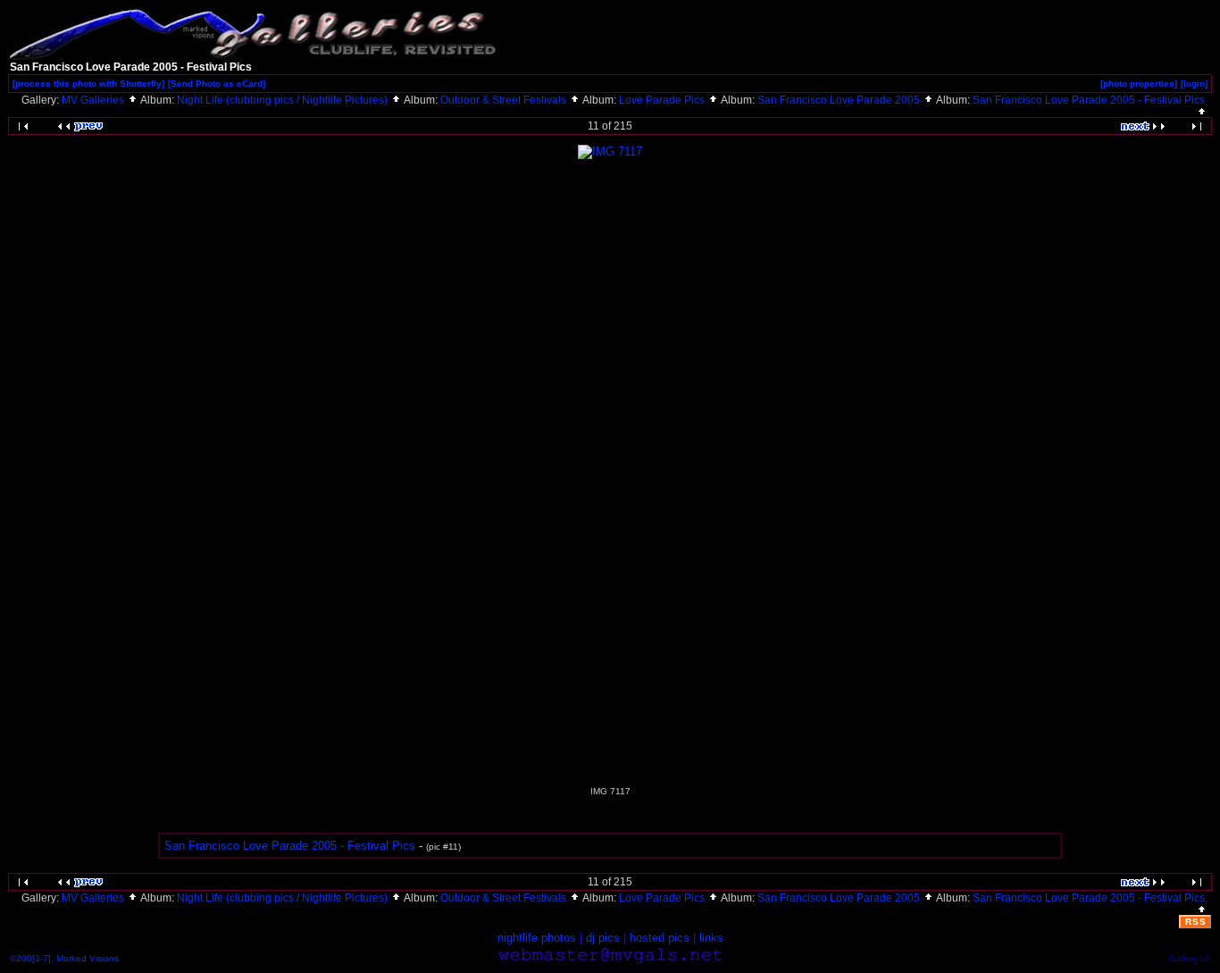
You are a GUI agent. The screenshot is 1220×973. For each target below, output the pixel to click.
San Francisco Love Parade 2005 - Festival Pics (289, 845)
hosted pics (659, 937)
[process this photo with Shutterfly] (88, 83)
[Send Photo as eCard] (216, 83)
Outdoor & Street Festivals (504, 100)
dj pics (603, 937)
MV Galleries (94, 100)
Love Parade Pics (663, 100)
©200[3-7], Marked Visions (64, 958)
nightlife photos (536, 937)
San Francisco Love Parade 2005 (840, 100)
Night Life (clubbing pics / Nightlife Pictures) (283, 100)
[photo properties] (1138, 83)
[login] (1194, 83)
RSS (1196, 922)
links (711, 937)
